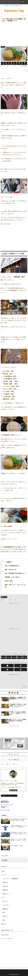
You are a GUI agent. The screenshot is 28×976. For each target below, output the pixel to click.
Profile (3, 871)
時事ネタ (5, 916)
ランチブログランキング (7, 804)
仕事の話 (5, 886)
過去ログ (3, 924)
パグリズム (6, 905)
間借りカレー (6, 893)
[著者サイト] (7, 665)
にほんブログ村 (5, 810)
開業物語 (5, 890)
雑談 (4, 920)
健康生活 (5, 909)
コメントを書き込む (14, 759)
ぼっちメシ (4, 597)
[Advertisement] (14, 33)
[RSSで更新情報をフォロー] (20, 669)
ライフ (3, 897)
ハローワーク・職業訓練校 (10, 878)
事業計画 (5, 882)
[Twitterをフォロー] (20, 665)
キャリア (3, 875)
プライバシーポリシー (7, 938)
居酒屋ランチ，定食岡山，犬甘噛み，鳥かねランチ (12, 599)
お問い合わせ (5, 934)
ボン (13, 778)
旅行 (4, 912)
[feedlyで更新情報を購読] (14, 790)
